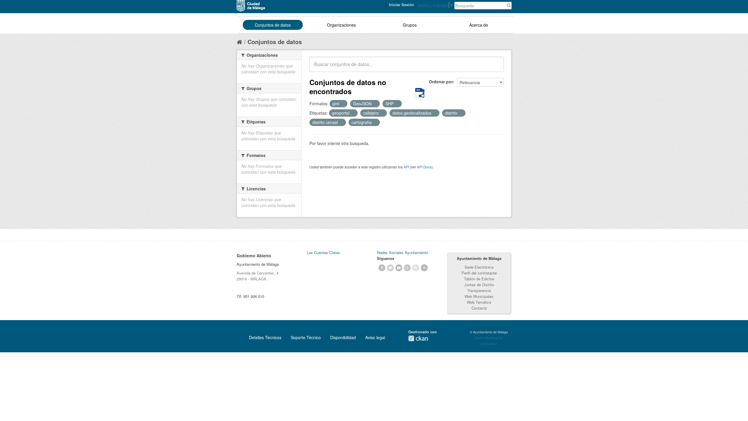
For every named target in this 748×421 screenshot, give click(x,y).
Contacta (479, 308)
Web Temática (479, 302)
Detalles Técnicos (265, 337)
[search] (495, 67)
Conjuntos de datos (273, 25)
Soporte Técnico (306, 337)
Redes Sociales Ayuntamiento (402, 252)
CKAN (418, 338)
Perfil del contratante (479, 273)
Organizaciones (341, 25)
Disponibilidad (343, 337)
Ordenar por (441, 81)
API (406, 166)
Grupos (410, 25)
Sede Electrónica (479, 267)
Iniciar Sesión (401, 4)
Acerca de (478, 25)
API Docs (424, 166)
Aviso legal (375, 337)
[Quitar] (342, 103)
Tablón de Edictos (479, 279)
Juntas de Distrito (479, 284)
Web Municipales (479, 296)
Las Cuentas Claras (323, 252)
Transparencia (479, 290)
